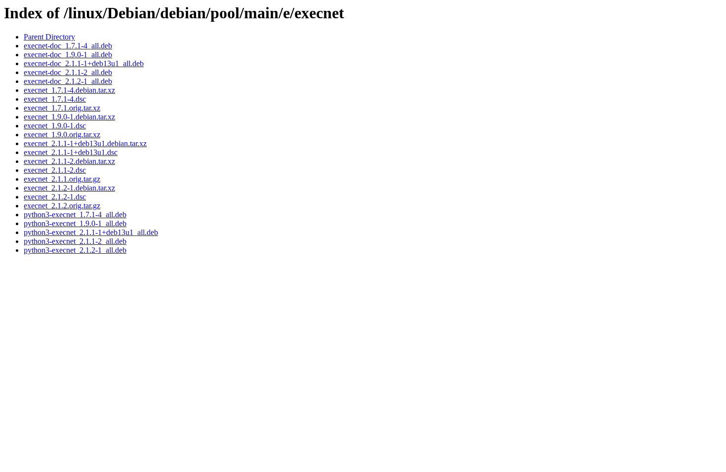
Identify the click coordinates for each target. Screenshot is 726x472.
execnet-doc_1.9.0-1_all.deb (68, 54)
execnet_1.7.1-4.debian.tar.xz (69, 90)
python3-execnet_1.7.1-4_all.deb (75, 214)
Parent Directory (49, 37)
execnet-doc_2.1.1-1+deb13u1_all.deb (84, 63)
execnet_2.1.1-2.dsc (55, 170)
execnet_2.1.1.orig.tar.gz (62, 179)
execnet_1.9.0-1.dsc (55, 125)
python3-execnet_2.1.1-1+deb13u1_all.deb (91, 232)
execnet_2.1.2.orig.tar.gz (62, 205)
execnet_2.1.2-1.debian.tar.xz (69, 188)
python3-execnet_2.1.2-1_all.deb (75, 250)
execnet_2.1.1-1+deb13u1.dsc (71, 152)
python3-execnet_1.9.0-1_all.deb (75, 223)
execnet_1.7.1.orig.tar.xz (62, 108)
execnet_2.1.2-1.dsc (55, 197)
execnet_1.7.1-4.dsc (55, 99)
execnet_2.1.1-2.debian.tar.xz (69, 161)
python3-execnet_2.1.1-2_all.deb (75, 241)
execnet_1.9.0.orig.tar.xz (62, 134)
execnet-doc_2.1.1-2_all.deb (68, 72)
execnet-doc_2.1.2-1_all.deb (68, 81)
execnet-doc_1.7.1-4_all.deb (68, 45)
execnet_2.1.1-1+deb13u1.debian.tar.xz (85, 143)
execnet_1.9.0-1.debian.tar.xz (69, 117)
